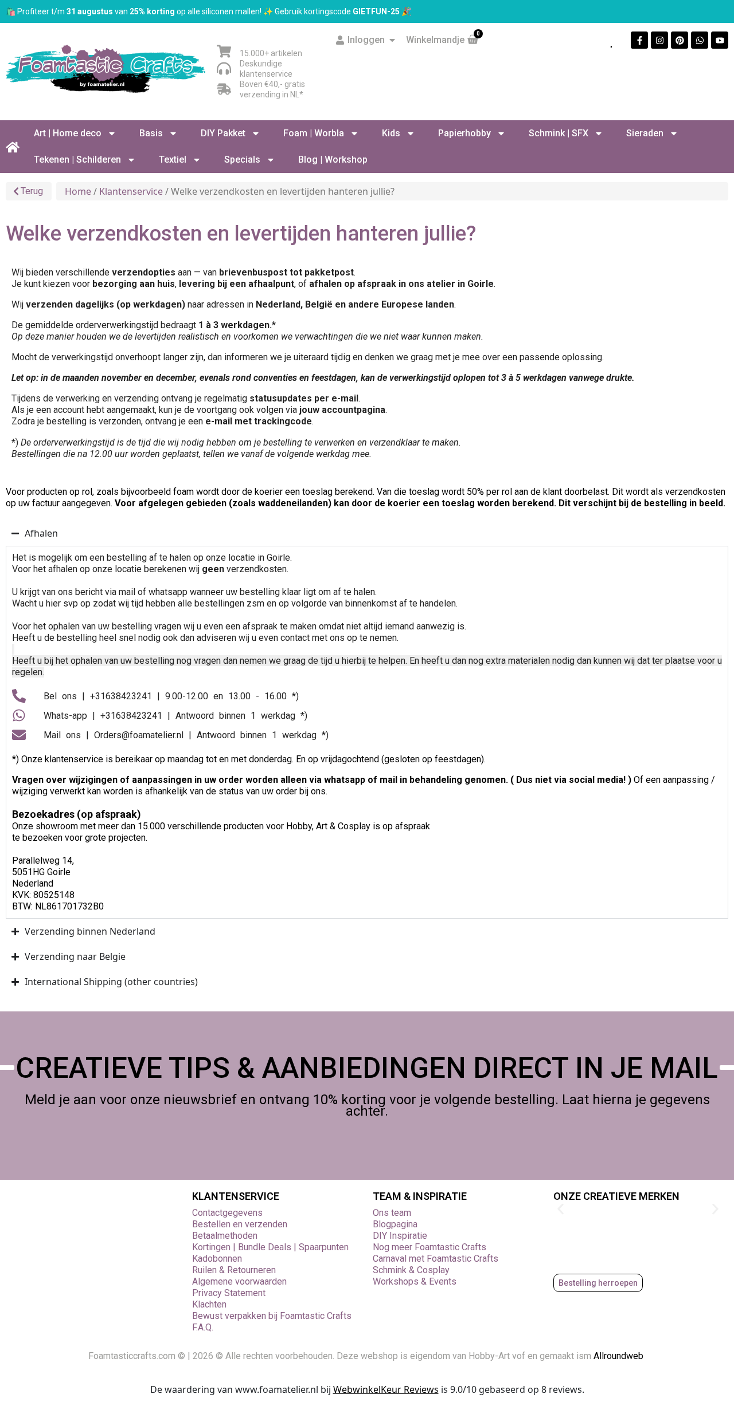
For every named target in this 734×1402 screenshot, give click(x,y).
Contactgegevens (227, 1212)
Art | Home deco (67, 133)
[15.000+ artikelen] (224, 51)
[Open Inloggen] (392, 40)
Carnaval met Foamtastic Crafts (435, 1258)
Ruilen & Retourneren (234, 1270)
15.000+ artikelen (271, 53)
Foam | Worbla (313, 133)
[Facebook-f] (639, 40)
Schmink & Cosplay (411, 1270)
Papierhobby (464, 133)
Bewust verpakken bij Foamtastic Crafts (272, 1315)
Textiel (172, 159)
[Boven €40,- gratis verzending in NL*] (224, 89)
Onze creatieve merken (616, 1196)
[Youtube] (719, 40)
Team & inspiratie (420, 1196)
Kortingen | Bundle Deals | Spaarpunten (270, 1247)
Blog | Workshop (333, 159)
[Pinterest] (679, 40)
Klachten (209, 1304)
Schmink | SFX (558, 133)
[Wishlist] (612, 40)
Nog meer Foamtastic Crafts (429, 1247)
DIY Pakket (223, 133)
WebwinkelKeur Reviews (386, 1389)
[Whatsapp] (699, 40)
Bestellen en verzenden (239, 1224)
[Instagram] (659, 40)
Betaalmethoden (224, 1235)
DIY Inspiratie (400, 1235)
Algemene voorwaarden (239, 1281)
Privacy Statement (229, 1292)
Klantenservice (131, 191)
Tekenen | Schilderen (77, 159)
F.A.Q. (202, 1327)
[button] (560, 1209)
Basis (151, 133)
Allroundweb (620, 1355)
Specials (242, 159)
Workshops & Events (414, 1281)
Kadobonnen (217, 1258)
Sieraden (644, 133)
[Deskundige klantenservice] (224, 68)
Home (78, 191)
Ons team (392, 1212)
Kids (391, 133)
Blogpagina (395, 1224)
